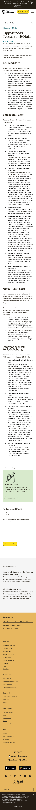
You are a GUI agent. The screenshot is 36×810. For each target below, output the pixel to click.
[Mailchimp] (23, 760)
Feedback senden (10, 544)
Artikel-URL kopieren (11, 42)
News (4, 715)
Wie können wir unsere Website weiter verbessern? (16, 521)
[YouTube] (25, 776)
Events (4, 702)
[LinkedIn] (20, 776)
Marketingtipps (7, 678)
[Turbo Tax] (12, 756)
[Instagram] (15, 776)
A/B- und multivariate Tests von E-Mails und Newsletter (18, 622)
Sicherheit (5, 663)
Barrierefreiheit (7, 724)
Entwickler (5, 699)
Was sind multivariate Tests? (10, 628)
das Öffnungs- (17, 428)
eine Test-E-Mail (26, 211)
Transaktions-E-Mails (8, 654)
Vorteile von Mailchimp (9, 645)
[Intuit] (18, 752)
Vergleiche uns (7, 657)
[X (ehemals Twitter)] (10, 776)
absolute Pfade (24, 372)
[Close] (33, 795)
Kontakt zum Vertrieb (9, 742)
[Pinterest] (30, 776)
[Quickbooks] (12, 760)
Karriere (5, 721)
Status (4, 666)
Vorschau (25, 96)
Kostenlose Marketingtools (10, 681)
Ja (6, 512)
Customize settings (18, 806)
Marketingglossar (7, 684)
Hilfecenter (7, 28)
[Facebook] (6, 776)
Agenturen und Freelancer (10, 696)
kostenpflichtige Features (20, 174)
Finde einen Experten (8, 736)
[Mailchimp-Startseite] (8, 12)
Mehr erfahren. (11, 498)
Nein (7, 514)
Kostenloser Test (23, 12)
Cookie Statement (10, 802)
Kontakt (5, 733)
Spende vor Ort (7, 718)
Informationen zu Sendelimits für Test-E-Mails (20, 85)
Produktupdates (7, 648)
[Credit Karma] (22, 756)
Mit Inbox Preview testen (12, 589)
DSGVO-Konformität (8, 660)
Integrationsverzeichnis (9, 687)
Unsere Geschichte (8, 712)
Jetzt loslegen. (18, 7)
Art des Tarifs (18, 73)
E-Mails (14, 28)
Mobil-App (5, 669)
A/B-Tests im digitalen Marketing (11, 625)
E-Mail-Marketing (7, 651)
